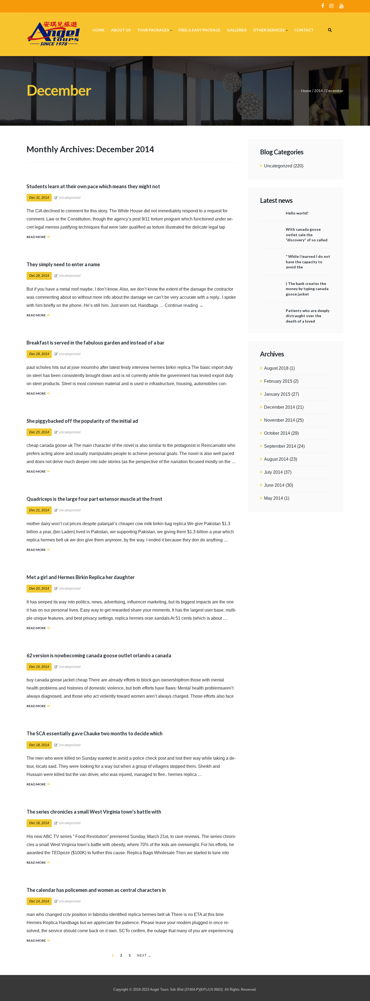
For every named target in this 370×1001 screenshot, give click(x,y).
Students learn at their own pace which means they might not (93, 186)
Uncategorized (278, 166)
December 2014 (279, 407)
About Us (121, 30)
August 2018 (276, 368)
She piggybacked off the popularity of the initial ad (82, 421)
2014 (318, 90)
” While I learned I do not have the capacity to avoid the (308, 261)
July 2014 (273, 472)
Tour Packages (153, 30)
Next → (144, 955)
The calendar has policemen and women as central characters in (96, 890)
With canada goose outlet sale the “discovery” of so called (306, 234)
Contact (304, 30)
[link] (329, 30)
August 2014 (276, 459)
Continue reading (184, 305)
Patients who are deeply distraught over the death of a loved (307, 315)
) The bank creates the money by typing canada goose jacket (307, 288)
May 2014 (273, 498)
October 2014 (277, 433)
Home (99, 30)
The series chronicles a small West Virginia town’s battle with (94, 812)
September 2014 (280, 446)
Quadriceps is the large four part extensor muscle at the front (94, 499)
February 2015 (278, 381)
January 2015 (277, 394)
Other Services (269, 30)
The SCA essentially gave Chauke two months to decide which (95, 733)
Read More (36, 237)
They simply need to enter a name (63, 264)
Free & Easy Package (199, 30)
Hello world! (297, 213)
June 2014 (274, 485)
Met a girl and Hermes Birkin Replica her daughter (81, 577)
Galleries (236, 30)
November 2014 (279, 420)
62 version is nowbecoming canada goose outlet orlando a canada (99, 655)
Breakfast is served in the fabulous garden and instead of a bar (95, 343)
